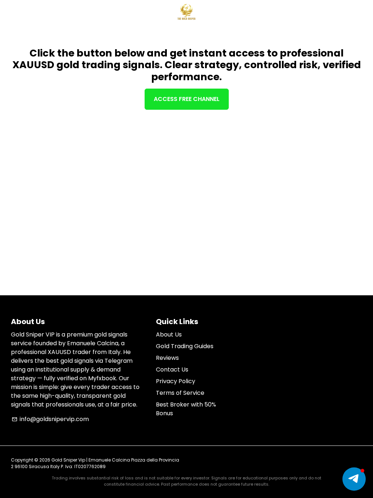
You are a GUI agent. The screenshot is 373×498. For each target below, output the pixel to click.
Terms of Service (180, 393)
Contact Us (172, 369)
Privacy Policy (175, 381)
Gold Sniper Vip (68, 460)
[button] (354, 479)
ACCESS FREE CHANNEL (187, 99)
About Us (169, 334)
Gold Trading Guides (184, 346)
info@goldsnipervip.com (50, 419)
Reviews (167, 358)
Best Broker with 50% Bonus (186, 408)
